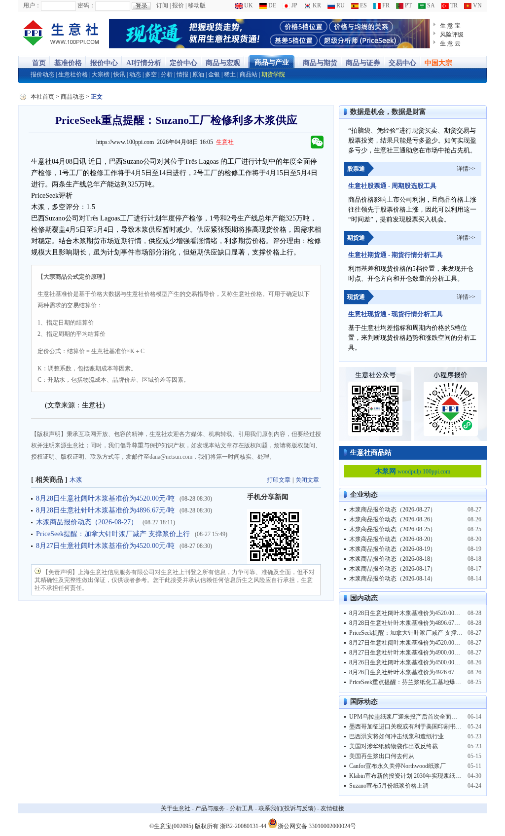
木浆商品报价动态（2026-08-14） (392, 578)
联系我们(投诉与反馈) (287, 808)
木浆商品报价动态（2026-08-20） (392, 539)
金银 (214, 74)
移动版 (197, 5)
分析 (167, 74)
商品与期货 (320, 63)
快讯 (119, 74)
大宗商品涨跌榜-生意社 (61, 33)
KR (316, 5)
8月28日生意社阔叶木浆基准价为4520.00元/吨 (105, 498)
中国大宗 (438, 63)
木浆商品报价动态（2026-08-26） (392, 519)
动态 (135, 74)
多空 (151, 74)
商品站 (248, 74)
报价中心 (104, 63)
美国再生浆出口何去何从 (381, 756)
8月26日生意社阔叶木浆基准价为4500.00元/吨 (408, 662)
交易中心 (402, 63)
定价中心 (183, 63)
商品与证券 (363, 63)
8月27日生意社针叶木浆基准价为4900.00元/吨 (408, 652)
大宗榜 (100, 74)
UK (248, 5)
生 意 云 (450, 43)
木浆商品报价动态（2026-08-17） (392, 568)
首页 (39, 63)
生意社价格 (73, 74)
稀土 (230, 74)
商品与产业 (271, 62)
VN (476, 5)
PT (407, 5)
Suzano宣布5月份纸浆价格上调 (389, 785)
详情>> (466, 168)
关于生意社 (175, 808)
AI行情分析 (143, 63)
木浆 (76, 479)
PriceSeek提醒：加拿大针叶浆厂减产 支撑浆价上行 (113, 534)
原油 (198, 74)
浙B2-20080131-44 (243, 826)
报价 (178, 5)
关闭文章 (307, 479)
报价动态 (42, 74)
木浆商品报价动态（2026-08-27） (87, 522)
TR (453, 5)
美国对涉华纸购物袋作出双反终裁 (393, 746)
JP (293, 5)
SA (430, 5)
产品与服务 (210, 808)
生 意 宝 (450, 25)
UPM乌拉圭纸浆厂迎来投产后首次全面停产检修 (412, 716)
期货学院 (273, 74)
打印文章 (278, 479)
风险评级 (452, 34)
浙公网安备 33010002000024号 (317, 825)
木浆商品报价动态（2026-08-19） (392, 548)
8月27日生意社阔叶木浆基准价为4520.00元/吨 (105, 545)
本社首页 (42, 96)
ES (363, 5)
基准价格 (68, 63)
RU (340, 5)
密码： (86, 5)
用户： (32, 5)
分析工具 (241, 808)
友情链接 (332, 808)
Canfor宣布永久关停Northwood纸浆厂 (397, 766)
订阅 (162, 5)
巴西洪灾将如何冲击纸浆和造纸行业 (396, 736)
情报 (182, 74)
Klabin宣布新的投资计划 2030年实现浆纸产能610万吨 (418, 775)
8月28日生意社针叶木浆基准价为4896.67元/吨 (105, 510)
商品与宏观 (223, 63)
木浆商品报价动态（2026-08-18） (392, 558)
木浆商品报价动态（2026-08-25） (392, 529)
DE (271, 5)
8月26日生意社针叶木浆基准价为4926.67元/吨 (408, 672)
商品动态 (72, 96)
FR (385, 5)
